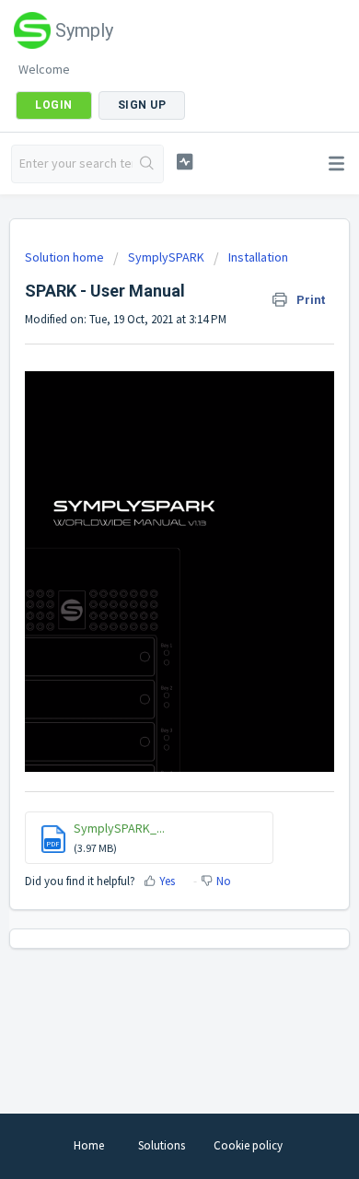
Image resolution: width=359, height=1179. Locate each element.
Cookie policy (248, 1145)
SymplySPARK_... (119, 828)
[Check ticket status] (184, 161)
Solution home (66, 257)
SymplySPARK (166, 257)
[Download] (145, 581)
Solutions (161, 1145)
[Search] (148, 164)
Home (89, 1145)
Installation (258, 257)
